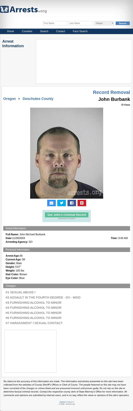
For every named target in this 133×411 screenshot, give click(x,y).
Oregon (9, 99)
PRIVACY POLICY (67, 402)
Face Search (80, 31)
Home (10, 31)
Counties (27, 31)
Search (44, 31)
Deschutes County (38, 99)
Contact (60, 31)
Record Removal (111, 92)
